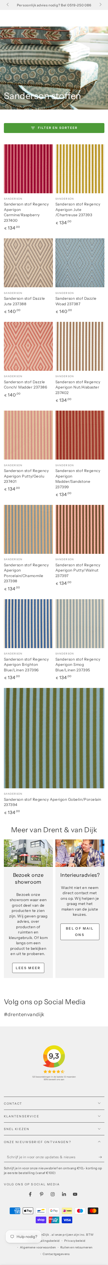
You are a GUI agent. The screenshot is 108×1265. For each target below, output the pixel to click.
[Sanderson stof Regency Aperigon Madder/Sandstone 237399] (79, 435)
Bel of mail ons (80, 931)
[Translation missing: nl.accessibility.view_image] (28, 853)
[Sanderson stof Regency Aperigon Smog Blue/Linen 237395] (79, 623)
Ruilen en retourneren (76, 1247)
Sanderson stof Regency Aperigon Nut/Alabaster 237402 (78, 387)
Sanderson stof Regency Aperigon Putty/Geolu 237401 (26, 476)
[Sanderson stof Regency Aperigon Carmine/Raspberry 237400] (28, 168)
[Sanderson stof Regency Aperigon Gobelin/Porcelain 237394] (54, 738)
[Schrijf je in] (101, 1157)
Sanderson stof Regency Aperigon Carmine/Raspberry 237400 (26, 212)
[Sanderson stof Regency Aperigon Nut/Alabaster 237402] (79, 346)
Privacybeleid (75, 1241)
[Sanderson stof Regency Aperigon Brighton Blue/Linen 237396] (28, 623)
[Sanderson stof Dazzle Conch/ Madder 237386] (28, 346)
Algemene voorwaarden (38, 1247)
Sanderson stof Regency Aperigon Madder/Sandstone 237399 (78, 478)
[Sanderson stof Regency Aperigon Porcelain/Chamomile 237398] (28, 529)
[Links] (8, 5)
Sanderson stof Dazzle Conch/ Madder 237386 (25, 385)
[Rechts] (100, 5)
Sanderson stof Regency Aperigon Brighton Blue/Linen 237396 (26, 664)
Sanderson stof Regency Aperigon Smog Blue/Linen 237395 (78, 664)
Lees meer (28, 968)
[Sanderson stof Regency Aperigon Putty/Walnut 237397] (79, 529)
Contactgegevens (56, 1254)
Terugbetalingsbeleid (43, 1241)
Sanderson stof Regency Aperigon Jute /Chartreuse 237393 (78, 209)
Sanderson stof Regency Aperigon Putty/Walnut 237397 (78, 570)
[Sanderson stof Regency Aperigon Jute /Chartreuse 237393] (79, 168)
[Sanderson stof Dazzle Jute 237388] (28, 262)
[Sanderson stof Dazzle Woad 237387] (79, 262)
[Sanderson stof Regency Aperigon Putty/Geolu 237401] (28, 435)
